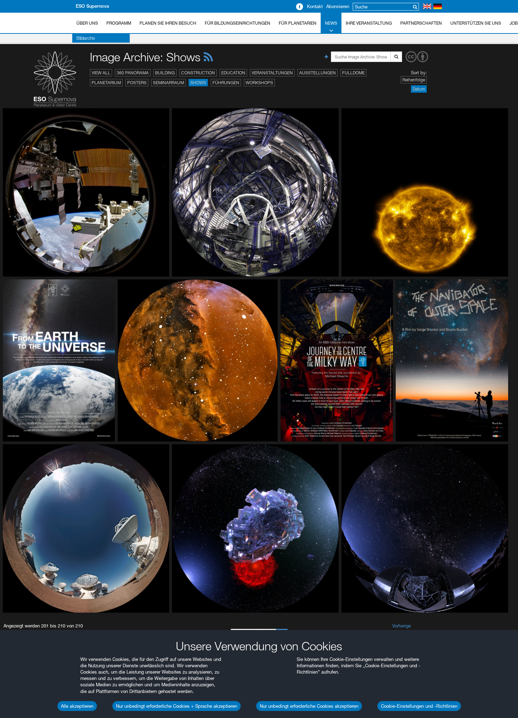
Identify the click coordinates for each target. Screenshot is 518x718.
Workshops (259, 82)
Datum (419, 89)
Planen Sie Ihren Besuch (168, 23)
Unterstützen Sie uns (475, 23)
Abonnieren (337, 6)
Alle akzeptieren (77, 706)
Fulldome (353, 72)
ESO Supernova (92, 6)
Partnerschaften (421, 23)
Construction (198, 72)
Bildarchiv (85, 38)
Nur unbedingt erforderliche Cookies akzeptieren (309, 706)
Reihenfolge (413, 79)
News (331, 23)
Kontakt (315, 6)
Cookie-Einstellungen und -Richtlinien (419, 706)
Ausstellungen (317, 72)
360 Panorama (133, 72)
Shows (198, 82)
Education (233, 72)
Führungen (225, 82)
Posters (137, 82)
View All (101, 72)
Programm (118, 23)
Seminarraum (168, 82)
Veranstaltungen (272, 72)
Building (165, 72)
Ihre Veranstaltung (369, 23)
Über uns (87, 23)
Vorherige (401, 626)
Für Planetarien (297, 23)
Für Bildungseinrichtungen (237, 23)
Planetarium (106, 82)
